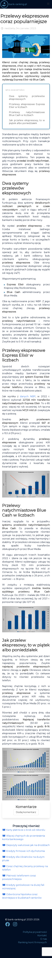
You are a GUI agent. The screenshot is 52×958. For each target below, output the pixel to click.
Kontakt (42, 935)
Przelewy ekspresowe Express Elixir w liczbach (27, 105)
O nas (43, 939)
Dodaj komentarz (26, 812)
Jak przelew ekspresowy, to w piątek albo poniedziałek (27, 122)
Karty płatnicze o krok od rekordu (25, 830)
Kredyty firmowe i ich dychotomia (25, 851)
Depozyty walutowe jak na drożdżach (28, 845)
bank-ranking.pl (18, 4)
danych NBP (27, 396)
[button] (48, 3)
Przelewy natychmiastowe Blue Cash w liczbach (27, 114)
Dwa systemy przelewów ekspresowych (27, 97)
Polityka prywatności (35, 932)
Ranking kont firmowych (32, 942)
